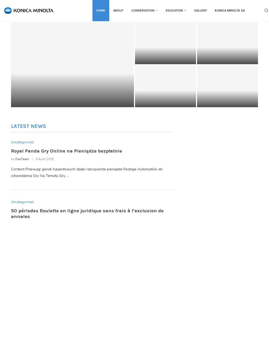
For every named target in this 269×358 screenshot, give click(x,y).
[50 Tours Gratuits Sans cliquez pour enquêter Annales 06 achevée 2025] (227, 43)
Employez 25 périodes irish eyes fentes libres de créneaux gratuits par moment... (226, 93)
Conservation (142, 10)
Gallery (200, 10)
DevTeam (22, 159)
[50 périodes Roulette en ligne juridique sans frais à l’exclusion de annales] (165, 43)
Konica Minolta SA (230, 10)
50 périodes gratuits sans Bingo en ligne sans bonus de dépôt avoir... (163, 95)
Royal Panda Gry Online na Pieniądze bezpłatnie (66, 151)
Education (174, 10)
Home (100, 10)
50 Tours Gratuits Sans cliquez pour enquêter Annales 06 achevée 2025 (224, 52)
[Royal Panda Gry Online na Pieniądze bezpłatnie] (72, 64)
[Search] (266, 10)
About (118, 10)
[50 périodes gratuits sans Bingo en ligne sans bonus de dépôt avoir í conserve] (165, 86)
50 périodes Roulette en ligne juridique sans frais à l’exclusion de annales (164, 52)
